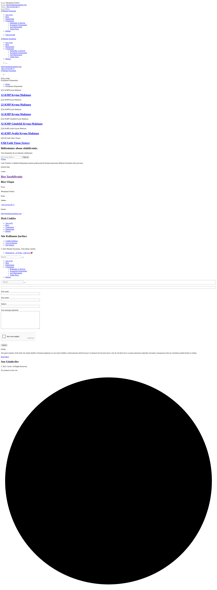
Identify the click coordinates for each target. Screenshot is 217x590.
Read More (5, 357)
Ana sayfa (9, 223)
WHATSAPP (10, 35)
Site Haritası (9, 245)
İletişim (8, 231)
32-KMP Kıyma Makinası (16, 114)
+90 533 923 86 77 (13, 7)
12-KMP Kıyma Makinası (16, 94)
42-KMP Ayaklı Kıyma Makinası (20, 133)
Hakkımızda (9, 229)
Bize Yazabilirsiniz (11, 176)
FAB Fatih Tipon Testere (15, 142)
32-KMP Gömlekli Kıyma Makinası (21, 123)
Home (7, 84)
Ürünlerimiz (9, 227)
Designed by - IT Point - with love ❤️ (19, 253)
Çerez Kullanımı (11, 243)
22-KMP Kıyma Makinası (16, 104)
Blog (7, 225)
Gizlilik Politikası (11, 241)
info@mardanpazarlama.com (16, 5)
